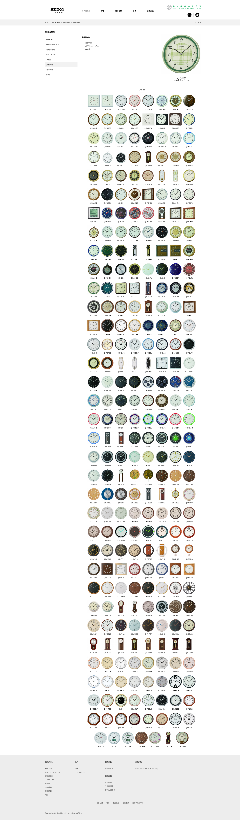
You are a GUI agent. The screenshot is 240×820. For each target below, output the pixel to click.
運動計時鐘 (50, 50)
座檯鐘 (49, 60)
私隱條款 (116, 803)
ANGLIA (79, 813)
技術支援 (150, 11)
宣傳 (134, 11)
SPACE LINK (51, 55)
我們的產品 (86, 11)
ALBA (77, 769)
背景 (102, 11)
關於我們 (100, 803)
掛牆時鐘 (66, 22)
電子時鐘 (49, 70)
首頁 (46, 22)
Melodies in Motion (54, 45)
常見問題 (108, 782)
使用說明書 (109, 786)
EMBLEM (49, 40)
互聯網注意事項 (138, 803)
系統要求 (126, 803)
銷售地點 (118, 11)
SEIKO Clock (80, 772)
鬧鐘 (48, 75)
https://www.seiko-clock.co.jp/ (147, 769)
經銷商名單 (109, 769)
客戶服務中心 (110, 790)
